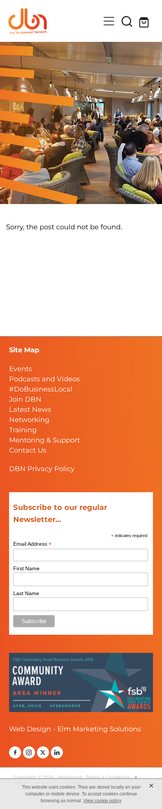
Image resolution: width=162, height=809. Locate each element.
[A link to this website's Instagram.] (29, 752)
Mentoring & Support (44, 440)
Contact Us (27, 450)
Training (23, 430)
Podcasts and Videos (44, 379)
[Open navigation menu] (109, 21)
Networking (29, 419)
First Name (26, 568)
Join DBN (25, 399)
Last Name (26, 593)
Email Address (32, 544)
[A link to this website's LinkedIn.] (57, 752)
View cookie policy (102, 800)
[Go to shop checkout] (145, 21)
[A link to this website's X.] (43, 752)
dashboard (70, 777)
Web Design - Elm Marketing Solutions (75, 729)
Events (20, 369)
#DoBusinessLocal (40, 389)
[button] (127, 21)
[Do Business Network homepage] (54, 21)
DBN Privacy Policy (42, 469)
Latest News (30, 409)
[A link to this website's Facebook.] (15, 752)
